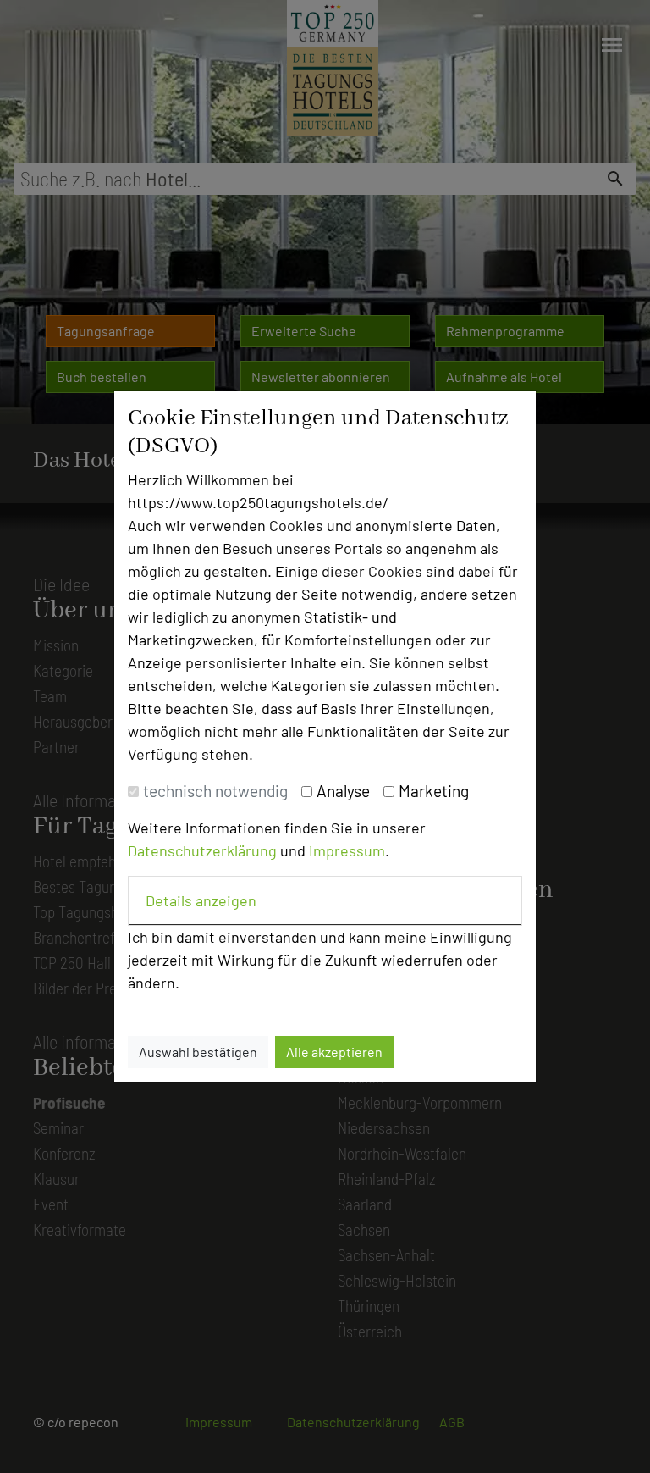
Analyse (343, 790)
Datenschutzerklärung (202, 850)
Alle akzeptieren (334, 1052)
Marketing (434, 790)
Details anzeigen (201, 900)
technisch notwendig (215, 790)
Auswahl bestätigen (198, 1052)
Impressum (347, 850)
